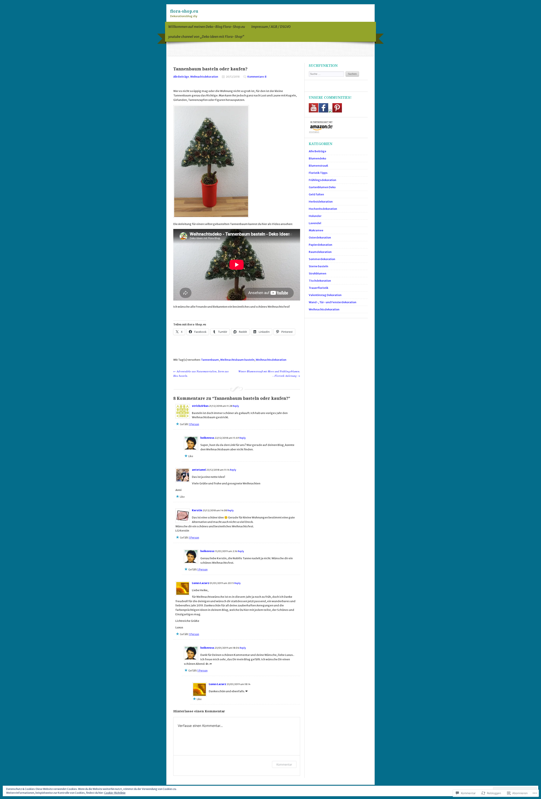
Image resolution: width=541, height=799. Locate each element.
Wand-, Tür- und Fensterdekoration (332, 302)
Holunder (315, 216)
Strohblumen (317, 273)
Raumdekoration (320, 252)
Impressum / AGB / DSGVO (271, 27)
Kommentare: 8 (256, 76)
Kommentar (284, 764)
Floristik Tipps (318, 173)
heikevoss (207, 438)
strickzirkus (200, 406)
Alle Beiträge (181, 76)
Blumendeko (317, 158)
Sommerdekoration (322, 259)
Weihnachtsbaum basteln (237, 360)
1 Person (194, 424)
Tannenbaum (210, 360)
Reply (236, 405)
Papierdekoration (320, 245)
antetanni (199, 469)
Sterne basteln (318, 266)
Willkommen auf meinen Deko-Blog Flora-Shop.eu (206, 27)
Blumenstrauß (318, 165)
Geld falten (316, 194)
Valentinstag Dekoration (325, 295)
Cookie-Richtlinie (115, 792)
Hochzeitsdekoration (323, 209)
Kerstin (197, 510)
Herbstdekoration (321, 201)
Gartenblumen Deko (322, 187)
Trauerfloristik (318, 288)
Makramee (316, 230)
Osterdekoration (320, 237)
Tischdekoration (320, 280)
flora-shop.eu (184, 11)
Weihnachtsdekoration (204, 76)
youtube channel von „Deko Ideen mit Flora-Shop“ (206, 36)
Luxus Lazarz (200, 583)
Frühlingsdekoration (322, 180)
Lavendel (315, 223)
